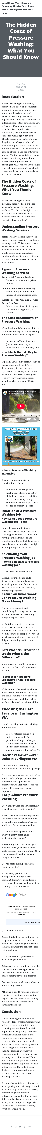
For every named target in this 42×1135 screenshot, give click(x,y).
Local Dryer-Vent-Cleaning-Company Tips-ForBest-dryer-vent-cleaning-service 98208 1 (18, 6)
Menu (5, 14)
